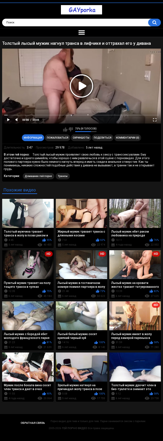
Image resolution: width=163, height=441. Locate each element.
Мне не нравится (71, 129)
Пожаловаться (57, 137)
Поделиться (102, 137)
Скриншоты (81, 137)
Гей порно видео (74, 428)
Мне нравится (65, 129)
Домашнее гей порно (38, 176)
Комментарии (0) (127, 137)
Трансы (63, 176)
